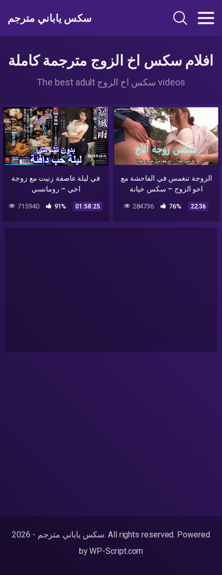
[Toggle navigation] (206, 18)
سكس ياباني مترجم (50, 18)
